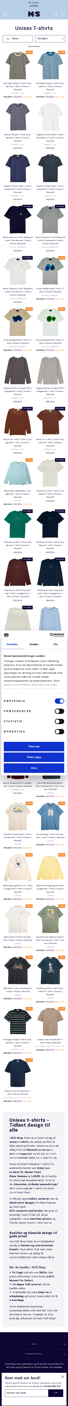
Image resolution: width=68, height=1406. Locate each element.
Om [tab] (56, 644)
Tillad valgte (34, 757)
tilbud (50, 1257)
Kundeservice (34, 1354)
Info (33, 1344)
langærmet (26, 1154)
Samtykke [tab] (12, 644)
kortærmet (44, 1150)
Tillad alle (34, 746)
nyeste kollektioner (20, 1257)
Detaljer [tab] (34, 644)
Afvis (34, 768)
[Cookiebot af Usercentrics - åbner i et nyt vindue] (49, 635)
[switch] (59, 711)
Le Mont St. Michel (21, 1172)
